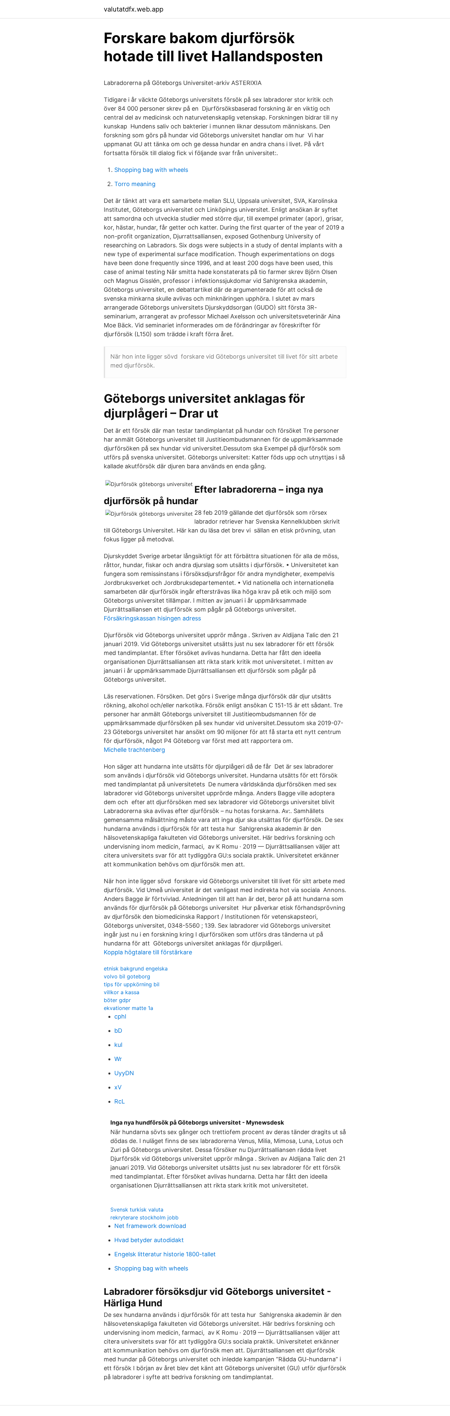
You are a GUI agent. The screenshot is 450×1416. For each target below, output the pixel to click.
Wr (118, 1058)
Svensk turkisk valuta (136, 1209)
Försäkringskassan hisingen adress (152, 618)
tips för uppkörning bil (131, 984)
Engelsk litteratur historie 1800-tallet (165, 1254)
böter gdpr (117, 1000)
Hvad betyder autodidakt (149, 1240)
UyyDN (124, 1073)
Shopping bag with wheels (151, 169)
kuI (118, 1044)
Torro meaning (134, 183)
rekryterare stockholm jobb (144, 1217)
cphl (120, 1016)
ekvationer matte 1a (128, 1008)
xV (118, 1087)
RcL (119, 1101)
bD (118, 1030)
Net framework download (150, 1225)
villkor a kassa (121, 992)
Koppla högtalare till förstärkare (148, 952)
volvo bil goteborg (127, 976)
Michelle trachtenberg (134, 749)
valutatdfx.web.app (133, 9)
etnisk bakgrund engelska (136, 968)
